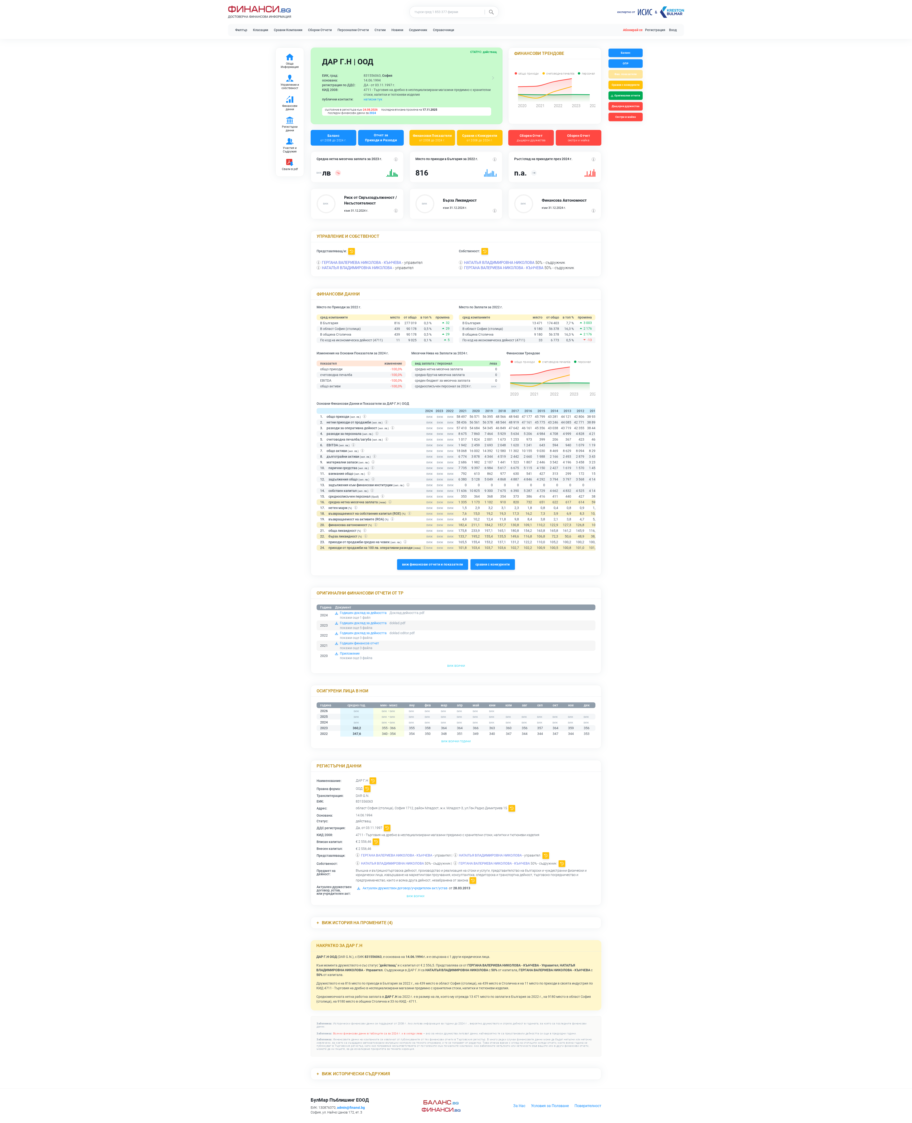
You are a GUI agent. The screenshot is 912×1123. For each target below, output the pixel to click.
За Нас (519, 1106)
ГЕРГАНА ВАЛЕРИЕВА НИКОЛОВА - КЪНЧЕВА (361, 262)
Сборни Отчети (320, 30)
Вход (673, 30)
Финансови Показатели (432, 137)
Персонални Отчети (353, 30)
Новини (397, 30)
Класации (260, 30)
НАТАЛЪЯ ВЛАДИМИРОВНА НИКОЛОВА (357, 268)
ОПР (625, 63)
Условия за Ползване (550, 1106)
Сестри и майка (625, 117)
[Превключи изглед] (493, 78)
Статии (380, 30)
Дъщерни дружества (626, 106)
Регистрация (655, 30)
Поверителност (588, 1106)
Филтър (241, 30)
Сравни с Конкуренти (479, 137)
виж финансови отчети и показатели (432, 564)
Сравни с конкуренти (625, 84)
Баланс (333, 137)
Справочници (443, 30)
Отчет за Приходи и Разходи (381, 137)
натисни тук (373, 99)
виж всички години (456, 741)
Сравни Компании (288, 30)
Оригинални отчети (627, 95)
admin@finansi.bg (351, 1107)
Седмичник (418, 30)
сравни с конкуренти (492, 564)
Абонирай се (633, 30)
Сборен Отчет (531, 137)
